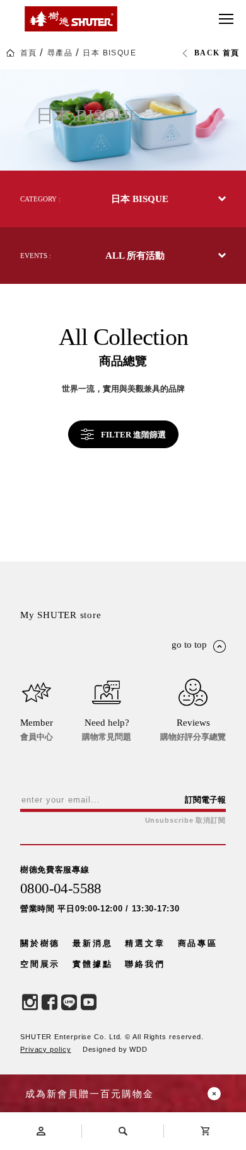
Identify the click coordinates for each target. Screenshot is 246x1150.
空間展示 (40, 964)
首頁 (28, 52)
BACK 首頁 (217, 52)
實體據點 (92, 964)
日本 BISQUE (109, 52)
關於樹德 (40, 943)
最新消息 (92, 943)
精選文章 (145, 943)
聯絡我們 (145, 964)
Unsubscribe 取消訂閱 (185, 820)
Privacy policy (45, 1049)
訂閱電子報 (205, 800)
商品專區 (198, 943)
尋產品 (60, 52)
